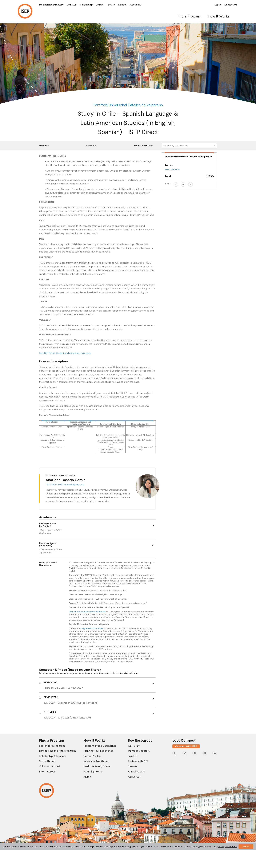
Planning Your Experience (98, 750)
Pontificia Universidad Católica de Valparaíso (128, 105)
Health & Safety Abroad (97, 766)
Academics (91, 145)
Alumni (99, 4)
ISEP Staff (134, 745)
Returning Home (93, 771)
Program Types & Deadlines (100, 745)
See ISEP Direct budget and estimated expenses (65, 353)
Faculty (111, 4)
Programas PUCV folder (91, 628)
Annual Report (136, 771)
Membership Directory (51, 4)
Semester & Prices (143, 145)
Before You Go (92, 756)
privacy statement (227, 846)
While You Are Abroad (96, 761)
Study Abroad (47, 761)
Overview (44, 145)
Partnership (86, 4)
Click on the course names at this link (87, 611)
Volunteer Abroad (49, 766)
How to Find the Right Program (57, 750)
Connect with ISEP (186, 746)
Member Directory (139, 750)
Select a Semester (172, 169)
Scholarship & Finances (52, 756)
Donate (122, 4)
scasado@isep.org (74, 484)
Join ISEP (72, 4)
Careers (132, 766)
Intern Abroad (47, 771)
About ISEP (136, 4)
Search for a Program (52, 745)
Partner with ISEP (138, 761)
